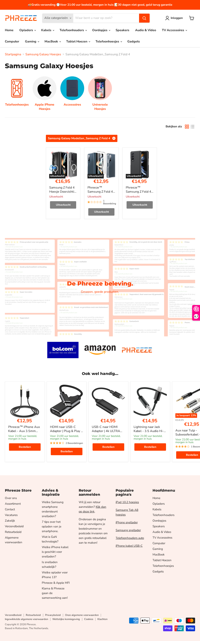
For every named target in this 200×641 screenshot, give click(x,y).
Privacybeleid (53, 615)
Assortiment (13, 504)
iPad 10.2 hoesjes (127, 502)
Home (9, 30)
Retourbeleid (13, 532)
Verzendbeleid (14, 526)
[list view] (192, 126)
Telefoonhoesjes (108, 41)
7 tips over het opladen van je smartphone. (51, 526)
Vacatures (11, 515)
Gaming (31, 41)
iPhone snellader (127, 522)
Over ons (11, 498)
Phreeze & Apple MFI (56, 583)
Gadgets (133, 41)
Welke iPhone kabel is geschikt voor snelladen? (55, 551)
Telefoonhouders (72, 30)
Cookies (88, 619)
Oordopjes (100, 30)
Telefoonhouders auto (130, 538)
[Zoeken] (144, 18)
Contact (10, 509)
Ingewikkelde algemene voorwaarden (26, 619)
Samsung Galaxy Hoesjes (43, 54)
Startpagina (13, 54)
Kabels (46, 30)
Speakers (122, 30)
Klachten (102, 619)
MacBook (52, 41)
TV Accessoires (173, 30)
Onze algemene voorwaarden (82, 615)
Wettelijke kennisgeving (66, 619)
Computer (12, 41)
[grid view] (187, 126)
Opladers (26, 30)
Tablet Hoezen (77, 41)
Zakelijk (10, 521)
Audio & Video (145, 30)
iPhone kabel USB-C (129, 546)
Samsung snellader (128, 530)
